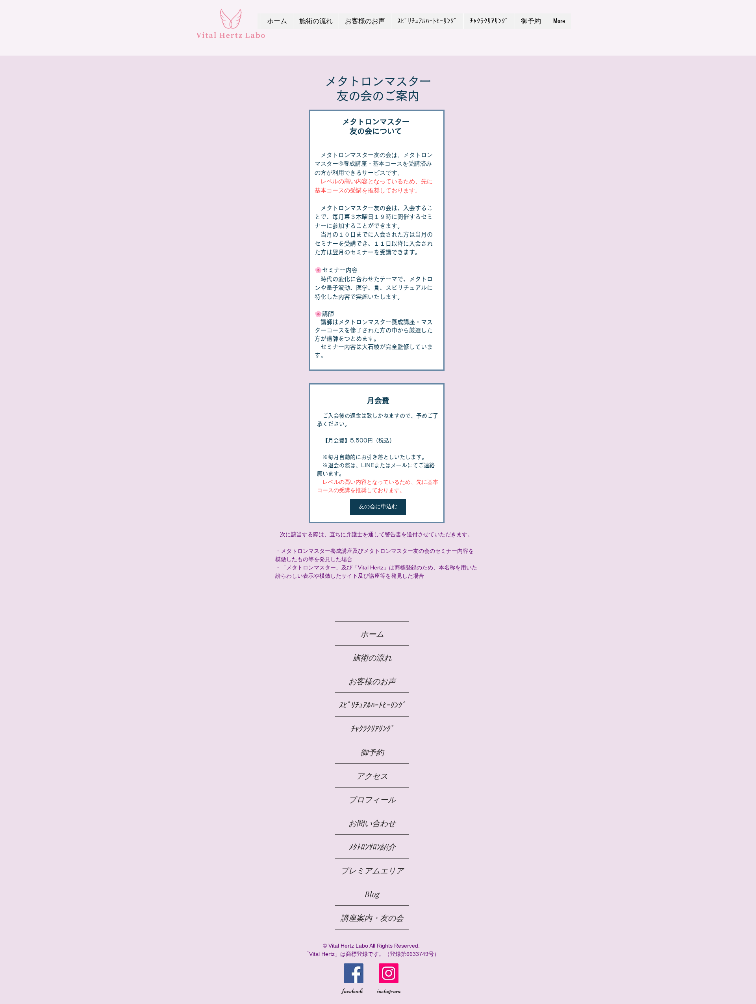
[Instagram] (388, 973)
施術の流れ (372, 657)
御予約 (372, 751)
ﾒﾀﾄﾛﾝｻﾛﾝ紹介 (372, 846)
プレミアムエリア (372, 870)
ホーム (372, 633)
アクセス (372, 775)
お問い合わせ (372, 822)
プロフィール (372, 799)
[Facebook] (353, 973)
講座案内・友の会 (372, 917)
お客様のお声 (372, 681)
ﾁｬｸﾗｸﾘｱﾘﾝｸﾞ (372, 728)
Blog (372, 893)
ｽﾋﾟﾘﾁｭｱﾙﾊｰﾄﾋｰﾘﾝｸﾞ (372, 704)
